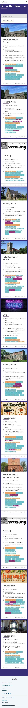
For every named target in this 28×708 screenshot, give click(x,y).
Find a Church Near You (7, 685)
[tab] (7, 83)
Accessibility (4, 690)
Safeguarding (5, 688)
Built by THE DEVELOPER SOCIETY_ (8, 705)
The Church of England (7, 683)
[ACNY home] (3, 1)
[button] (26, 2)
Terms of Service (5, 702)
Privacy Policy (4, 700)
